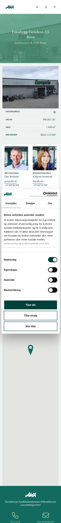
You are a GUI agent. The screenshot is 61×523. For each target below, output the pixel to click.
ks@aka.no (38, 181)
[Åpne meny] (54, 7)
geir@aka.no (11, 181)
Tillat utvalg (30, 315)
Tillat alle (31, 304)
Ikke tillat (31, 326)
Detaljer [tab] (30, 203)
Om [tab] (50, 203)
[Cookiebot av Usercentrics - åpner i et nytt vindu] (43, 194)
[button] (30, 112)
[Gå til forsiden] (9, 6)
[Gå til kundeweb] (46, 7)
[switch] (52, 269)
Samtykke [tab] (11, 203)
